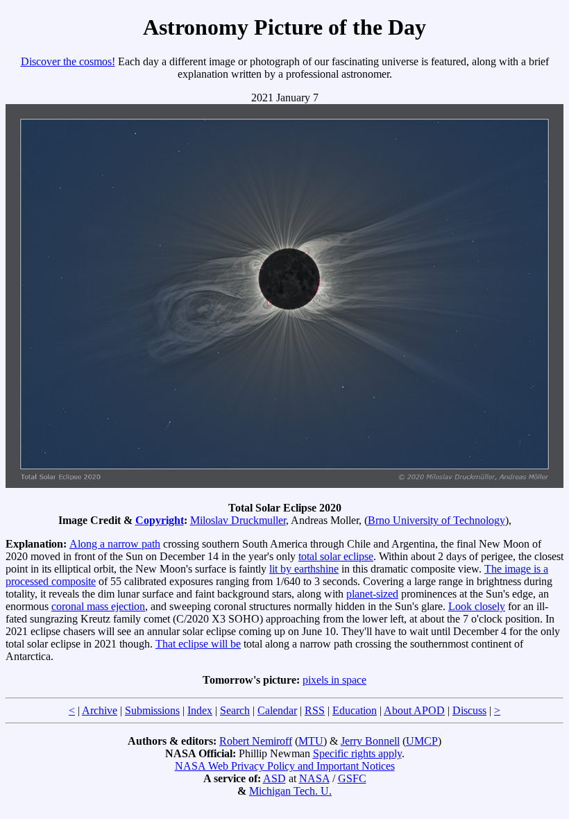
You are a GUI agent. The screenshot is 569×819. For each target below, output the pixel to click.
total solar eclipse (335, 556)
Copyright (159, 520)
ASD (274, 778)
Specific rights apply (357, 753)
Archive (99, 710)
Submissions (152, 710)
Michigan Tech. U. (290, 791)
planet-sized (372, 594)
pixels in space (334, 680)
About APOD (414, 710)
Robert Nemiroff (255, 741)
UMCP (422, 741)
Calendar (277, 710)
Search (235, 710)
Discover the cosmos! (68, 61)
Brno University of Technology (436, 520)
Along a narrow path (114, 544)
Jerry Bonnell (370, 741)
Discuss (469, 710)
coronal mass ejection (98, 606)
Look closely (476, 606)
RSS (315, 710)
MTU (310, 741)
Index (199, 710)
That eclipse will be (198, 644)
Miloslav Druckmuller (238, 520)
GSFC (352, 778)
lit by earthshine (304, 569)
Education (354, 710)
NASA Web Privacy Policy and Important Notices (285, 766)
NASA (314, 778)
